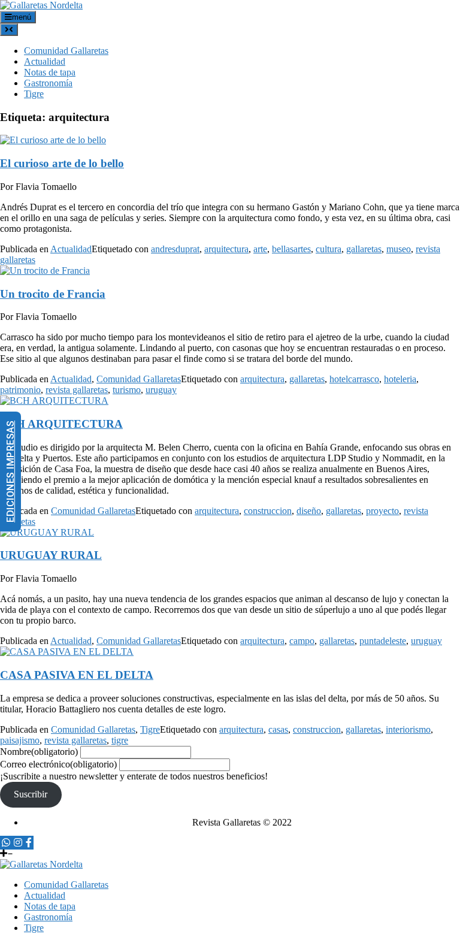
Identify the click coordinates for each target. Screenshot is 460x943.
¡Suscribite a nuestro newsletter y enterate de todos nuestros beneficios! (134, 776)
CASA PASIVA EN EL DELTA (76, 675)
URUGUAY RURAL (51, 555)
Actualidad (44, 61)
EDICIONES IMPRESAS (10, 471)
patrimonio (20, 390)
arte (260, 249)
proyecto (382, 511)
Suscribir (30, 794)
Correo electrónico (58, 764)
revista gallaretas (77, 390)
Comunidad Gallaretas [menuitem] (66, 884)
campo (301, 641)
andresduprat (175, 249)
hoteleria (400, 379)
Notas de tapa (49, 72)
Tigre (34, 94)
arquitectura (226, 249)
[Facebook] (29, 843)
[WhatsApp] (6, 843)
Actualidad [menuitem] (44, 895)
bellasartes (291, 249)
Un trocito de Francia (52, 294)
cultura (328, 249)
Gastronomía (48, 83)
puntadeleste (382, 641)
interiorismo (408, 729)
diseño (308, 511)
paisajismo (20, 740)
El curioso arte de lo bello (62, 163)
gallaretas (364, 249)
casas (278, 729)
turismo (127, 390)
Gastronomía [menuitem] (48, 917)
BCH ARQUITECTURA (61, 424)
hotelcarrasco (354, 379)
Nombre (39, 751)
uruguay (161, 390)
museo (398, 249)
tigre (119, 740)
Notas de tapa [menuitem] (49, 906)
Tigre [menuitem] (34, 928)
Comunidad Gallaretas (66, 51)
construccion (268, 511)
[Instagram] (18, 843)
